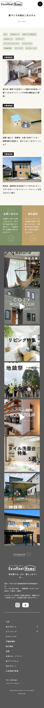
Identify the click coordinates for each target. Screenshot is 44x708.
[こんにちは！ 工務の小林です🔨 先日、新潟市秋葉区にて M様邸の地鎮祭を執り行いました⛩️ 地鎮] (22, 380)
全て (5, 34)
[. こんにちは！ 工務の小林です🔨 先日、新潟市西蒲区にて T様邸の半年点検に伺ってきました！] (22, 269)
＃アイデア (18, 48)
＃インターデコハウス (11, 43)
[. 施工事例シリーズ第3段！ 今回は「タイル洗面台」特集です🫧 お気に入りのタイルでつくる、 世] (22, 454)
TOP (8, 621)
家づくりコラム (12, 661)
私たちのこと (11, 626)
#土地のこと (8, 39)
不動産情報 (10, 641)
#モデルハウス (31, 48)
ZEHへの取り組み (11, 680)
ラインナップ (11, 631)
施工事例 (9, 646)
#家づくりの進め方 (29, 34)
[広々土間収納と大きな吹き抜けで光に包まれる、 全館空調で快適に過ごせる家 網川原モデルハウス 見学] (22, 417)
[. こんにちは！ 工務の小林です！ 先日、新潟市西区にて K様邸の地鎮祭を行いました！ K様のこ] (22, 491)
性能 (7, 651)
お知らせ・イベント (14, 656)
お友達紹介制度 (12, 671)
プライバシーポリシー (13, 683)
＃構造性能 (7, 48)
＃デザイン (19, 39)
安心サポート (11, 666)
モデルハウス (11, 636)
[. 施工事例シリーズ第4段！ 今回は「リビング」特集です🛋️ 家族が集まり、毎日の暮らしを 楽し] (22, 343)
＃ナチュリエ (26, 43)
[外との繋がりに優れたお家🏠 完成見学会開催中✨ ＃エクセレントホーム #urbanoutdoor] (22, 528)
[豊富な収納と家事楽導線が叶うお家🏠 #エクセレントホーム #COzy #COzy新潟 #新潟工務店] (22, 306)
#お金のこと (15, 34)
